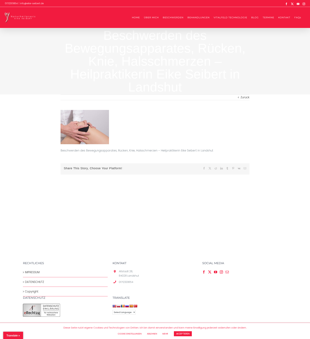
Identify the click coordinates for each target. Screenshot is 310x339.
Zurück (245, 97)
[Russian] (127, 306)
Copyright (31, 291)
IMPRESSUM (32, 272)
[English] (114, 306)
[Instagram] (221, 272)
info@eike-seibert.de (32, 3)
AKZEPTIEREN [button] (183, 333)
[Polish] (119, 306)
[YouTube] (215, 272)
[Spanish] (131, 306)
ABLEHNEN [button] (152, 333)
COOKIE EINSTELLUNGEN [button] (130, 333)
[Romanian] (123, 306)
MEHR (165, 333)
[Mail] (227, 272)
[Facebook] (204, 272)
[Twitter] (209, 272)
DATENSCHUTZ (34, 282)
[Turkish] (135, 306)
